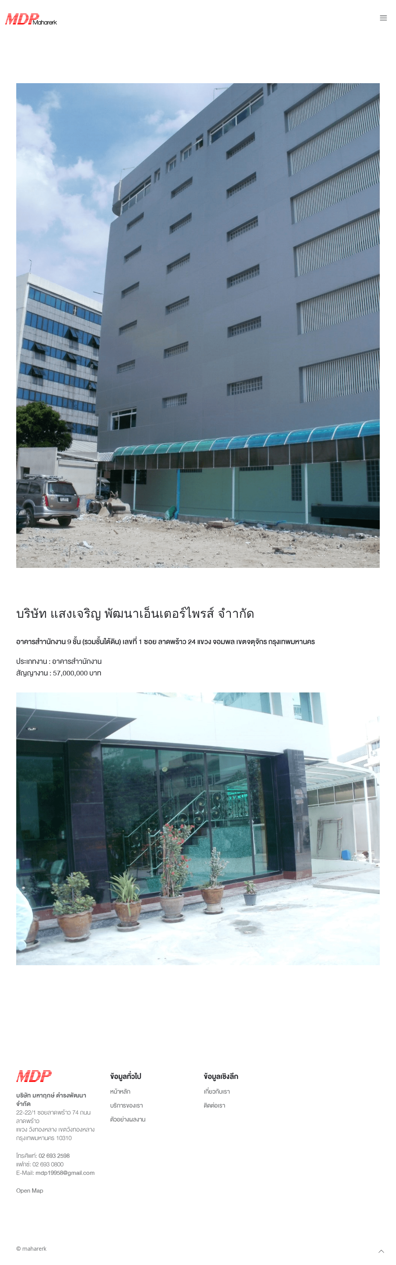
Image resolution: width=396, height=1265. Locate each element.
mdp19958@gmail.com (65, 1173)
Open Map (29, 1191)
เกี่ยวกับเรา (217, 1092)
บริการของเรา (126, 1106)
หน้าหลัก (120, 1092)
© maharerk (31, 1248)
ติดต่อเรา (214, 1106)
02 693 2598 (54, 1156)
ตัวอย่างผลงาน (127, 1120)
